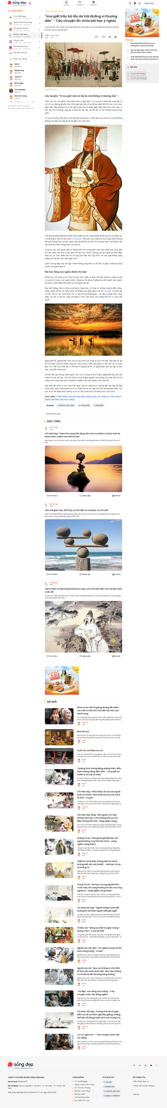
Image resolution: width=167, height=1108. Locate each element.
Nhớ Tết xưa (83, 731)
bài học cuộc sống (66, 405)
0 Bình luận (86, 496)
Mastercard (109, 1086)
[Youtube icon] (151, 1065)
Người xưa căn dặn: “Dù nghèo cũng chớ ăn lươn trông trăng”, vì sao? (99, 950)
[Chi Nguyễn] (47, 583)
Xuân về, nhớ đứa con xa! (90, 750)
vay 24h (108, 1082)
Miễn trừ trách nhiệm (23, 106)
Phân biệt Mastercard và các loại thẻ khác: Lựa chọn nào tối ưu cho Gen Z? (145, 58)
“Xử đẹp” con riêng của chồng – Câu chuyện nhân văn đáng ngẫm (96, 993)
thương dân (85, 405)
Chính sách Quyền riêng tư (144, 1086)
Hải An (84, 741)
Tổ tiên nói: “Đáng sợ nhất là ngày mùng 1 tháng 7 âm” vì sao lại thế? (98, 929)
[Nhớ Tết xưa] (59, 737)
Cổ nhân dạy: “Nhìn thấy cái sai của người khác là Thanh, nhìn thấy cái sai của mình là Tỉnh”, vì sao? (98, 794)
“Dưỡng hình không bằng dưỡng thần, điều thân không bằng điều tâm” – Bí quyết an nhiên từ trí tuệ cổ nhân (99, 771)
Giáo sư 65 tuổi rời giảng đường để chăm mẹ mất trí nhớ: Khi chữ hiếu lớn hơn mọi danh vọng (98, 710)
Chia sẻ (117, 496)
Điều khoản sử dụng (14, 108)
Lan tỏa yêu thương (138, 78)
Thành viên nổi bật (20, 59)
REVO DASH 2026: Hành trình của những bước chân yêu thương (143, 44)
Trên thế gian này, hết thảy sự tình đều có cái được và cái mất (76, 510)
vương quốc (76, 239)
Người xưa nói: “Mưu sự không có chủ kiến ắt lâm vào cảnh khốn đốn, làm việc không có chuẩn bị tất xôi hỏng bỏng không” (99, 971)
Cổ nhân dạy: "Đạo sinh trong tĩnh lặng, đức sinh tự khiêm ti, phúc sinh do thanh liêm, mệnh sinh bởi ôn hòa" (82, 435)
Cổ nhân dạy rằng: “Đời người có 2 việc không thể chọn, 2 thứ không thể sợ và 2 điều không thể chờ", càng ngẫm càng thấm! (97, 818)
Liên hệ (136, 1094)
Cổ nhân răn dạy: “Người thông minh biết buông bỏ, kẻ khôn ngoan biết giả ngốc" (98, 909)
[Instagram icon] (139, 1065)
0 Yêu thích (53, 496)
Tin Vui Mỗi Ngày (80, 1081)
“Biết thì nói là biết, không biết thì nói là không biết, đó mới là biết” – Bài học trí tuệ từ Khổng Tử (99, 864)
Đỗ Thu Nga (55, 35)
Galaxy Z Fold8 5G (112, 1096)
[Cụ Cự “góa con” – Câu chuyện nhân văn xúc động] (59, 1042)
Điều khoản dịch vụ (141, 1081)
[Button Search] (30, 3)
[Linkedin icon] (145, 1065)
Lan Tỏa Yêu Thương (82, 1088)
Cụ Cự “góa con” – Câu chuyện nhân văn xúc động (98, 1036)
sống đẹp (99, 405)
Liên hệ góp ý (12, 106)
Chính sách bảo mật (27, 108)
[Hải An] (79, 741)
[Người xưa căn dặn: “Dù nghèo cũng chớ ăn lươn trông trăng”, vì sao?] (59, 955)
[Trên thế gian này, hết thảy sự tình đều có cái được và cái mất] (83, 545)
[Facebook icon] (134, 1065)
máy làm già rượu (112, 1091)
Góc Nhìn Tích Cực (81, 1100)
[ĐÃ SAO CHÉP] (110, 37)
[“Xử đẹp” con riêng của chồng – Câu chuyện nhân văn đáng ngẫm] (59, 998)
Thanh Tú (85, 723)
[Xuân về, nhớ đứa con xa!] (59, 756)
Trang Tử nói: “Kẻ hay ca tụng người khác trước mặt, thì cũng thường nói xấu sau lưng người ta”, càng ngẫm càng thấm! (99, 887)
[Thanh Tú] (79, 723)
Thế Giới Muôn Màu (82, 1097)
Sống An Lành (79, 1094)
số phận (107, 291)
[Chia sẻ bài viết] (130, 3)
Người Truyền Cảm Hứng (84, 1084)
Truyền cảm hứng (137, 73)
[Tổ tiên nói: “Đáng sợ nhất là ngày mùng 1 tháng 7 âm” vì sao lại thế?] (59, 935)
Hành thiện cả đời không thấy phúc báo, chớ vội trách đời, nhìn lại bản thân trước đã (83, 590)
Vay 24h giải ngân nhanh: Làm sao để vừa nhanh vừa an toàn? (144, 51)
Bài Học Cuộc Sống (82, 1091)
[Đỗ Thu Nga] (47, 428)
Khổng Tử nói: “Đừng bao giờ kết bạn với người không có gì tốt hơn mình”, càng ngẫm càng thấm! (97, 841)
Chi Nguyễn (54, 583)
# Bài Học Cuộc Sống (54, 11)
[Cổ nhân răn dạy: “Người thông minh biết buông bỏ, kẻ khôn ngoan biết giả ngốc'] (59, 915)
